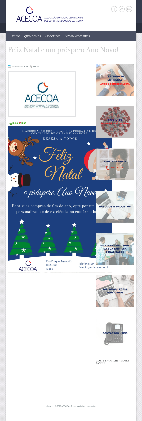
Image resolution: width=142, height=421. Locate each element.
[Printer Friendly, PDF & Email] (17, 124)
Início (16, 36)
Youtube (122, 9)
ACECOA (65, 406)
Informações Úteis (77, 36)
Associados (52, 36)
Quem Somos (32, 36)
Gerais (36, 66)
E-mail (129, 9)
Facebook (114, 9)
